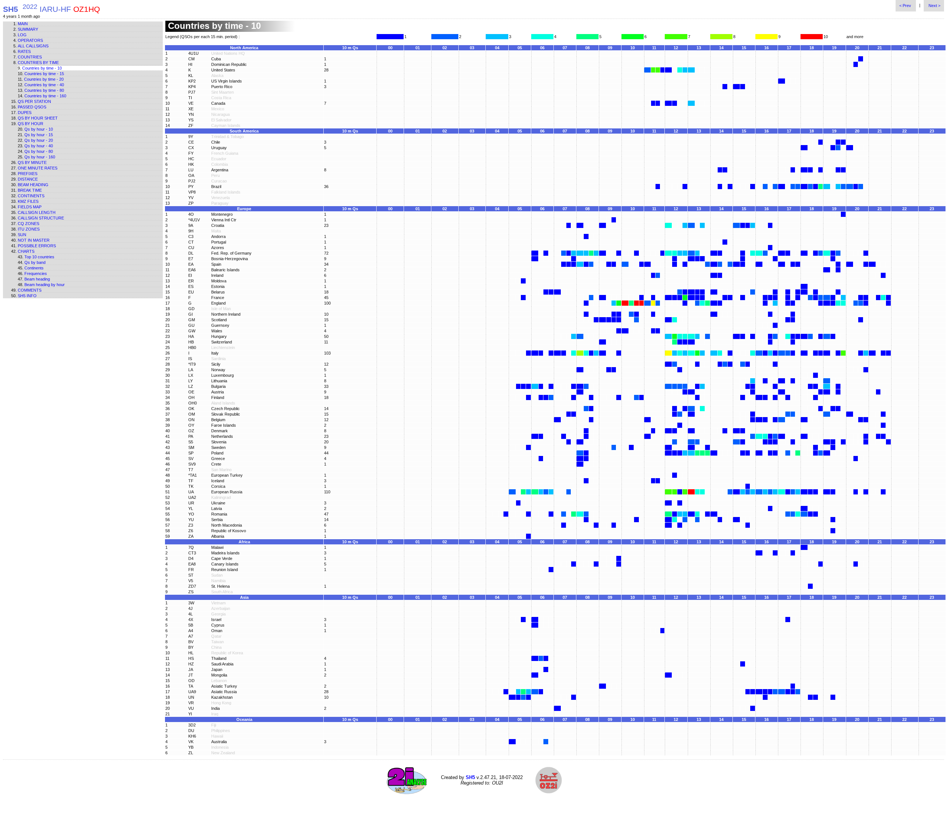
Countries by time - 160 (45, 96)
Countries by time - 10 (42, 68)
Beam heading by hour (44, 284)
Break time (30, 190)
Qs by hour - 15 (38, 134)
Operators (30, 40)
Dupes (24, 112)
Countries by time (38, 62)
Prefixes (27, 173)
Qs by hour (30, 123)
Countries (30, 57)
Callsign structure (41, 218)
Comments (29, 290)
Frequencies (35, 273)
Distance (28, 179)
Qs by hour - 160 (39, 157)
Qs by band (35, 262)
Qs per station (34, 101)
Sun (22, 234)
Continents (31, 196)
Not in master (34, 240)
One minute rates (37, 168)
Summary (28, 29)
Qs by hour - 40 (38, 146)
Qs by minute (32, 162)
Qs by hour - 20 (38, 140)
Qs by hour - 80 (38, 151)
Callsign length (36, 212)
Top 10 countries (39, 257)
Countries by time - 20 (44, 79)
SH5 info (27, 295)
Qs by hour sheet (38, 118)
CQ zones (28, 223)
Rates (24, 51)
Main (23, 23)
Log (22, 35)
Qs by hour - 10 (38, 129)
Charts (26, 251)
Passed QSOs (32, 107)
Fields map (29, 207)
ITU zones (29, 229)
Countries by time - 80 (44, 90)
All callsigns (33, 46)
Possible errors (37, 246)
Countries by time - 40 (44, 85)
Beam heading (33, 184)
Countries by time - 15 (44, 73)
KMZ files (28, 201)
